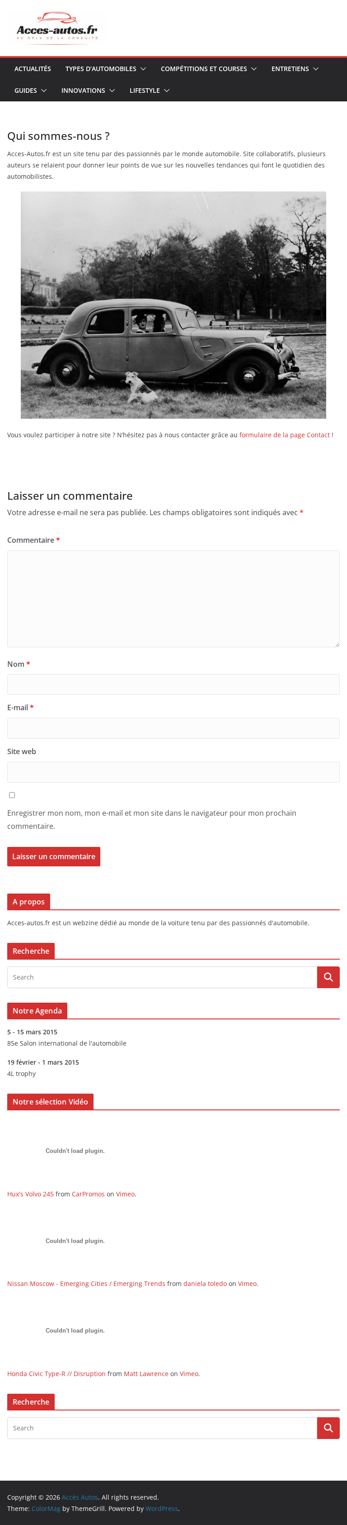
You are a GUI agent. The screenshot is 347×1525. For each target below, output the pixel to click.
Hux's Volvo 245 (30, 1194)
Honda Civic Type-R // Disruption (56, 1373)
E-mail (20, 707)
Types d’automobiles (101, 68)
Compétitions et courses (204, 68)
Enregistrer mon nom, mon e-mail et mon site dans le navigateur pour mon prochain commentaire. (151, 819)
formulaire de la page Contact (284, 434)
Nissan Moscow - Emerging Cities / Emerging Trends (86, 1283)
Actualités (32, 68)
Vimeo (125, 1194)
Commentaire (33, 540)
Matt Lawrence (146, 1373)
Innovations (83, 90)
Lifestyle (145, 90)
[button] (141, 68)
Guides (25, 90)
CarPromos (88, 1194)
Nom (18, 664)
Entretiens (290, 68)
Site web (21, 751)
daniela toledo (205, 1283)
